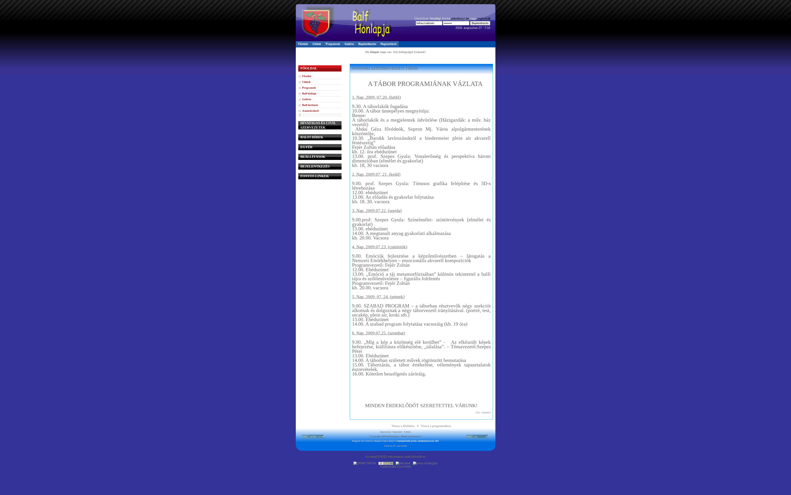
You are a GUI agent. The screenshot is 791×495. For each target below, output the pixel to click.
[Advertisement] (320, 208)
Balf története (310, 105)
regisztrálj (483, 18)
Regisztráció (389, 44)
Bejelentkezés (367, 44)
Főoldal (303, 44)
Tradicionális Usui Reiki (395, 466)
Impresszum (385, 432)
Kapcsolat (397, 432)
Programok (333, 44)
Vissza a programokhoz (436, 426)
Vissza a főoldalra (403, 426)
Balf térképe (309, 93)
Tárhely (407, 432)
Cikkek (316, 44)
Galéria (349, 44)
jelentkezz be (460, 18)
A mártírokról (310, 110)
